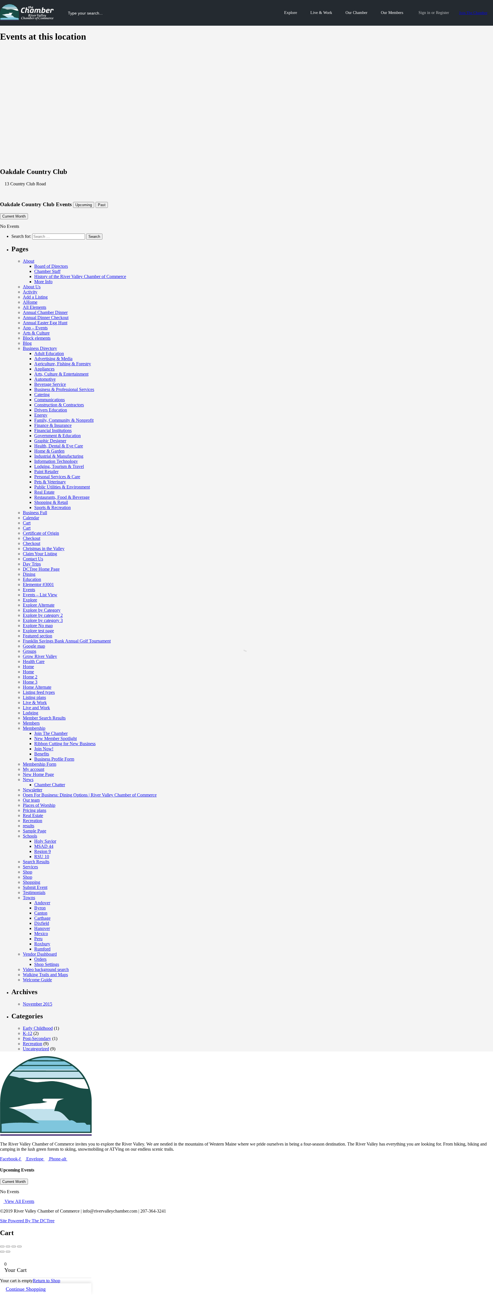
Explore (290, 13)
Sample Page (34, 830)
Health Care (34, 661)
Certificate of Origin (41, 533)
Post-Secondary (37, 1038)
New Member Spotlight (55, 738)
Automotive (45, 379)
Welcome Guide (37, 979)
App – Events (35, 327)
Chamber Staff (47, 271)
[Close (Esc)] (2, 1246)
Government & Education (57, 435)
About (28, 261)
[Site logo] (27, 19)
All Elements (34, 307)
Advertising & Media (53, 358)
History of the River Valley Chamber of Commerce (80, 276)
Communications (49, 399)
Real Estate (44, 492)
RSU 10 (41, 856)
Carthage (42, 918)
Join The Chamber (473, 13)
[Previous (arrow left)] (2, 1252)
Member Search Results (44, 718)
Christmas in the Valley (43, 548)
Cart (27, 522)
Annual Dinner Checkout (45, 317)
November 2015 (37, 1004)
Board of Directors (51, 266)
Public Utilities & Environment (62, 487)
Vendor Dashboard (40, 954)
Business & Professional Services (64, 389)
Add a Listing (35, 297)
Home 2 (30, 676)
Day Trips (32, 564)
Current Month (14, 216)
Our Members (392, 13)
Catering (42, 394)
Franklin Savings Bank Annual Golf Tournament (67, 641)
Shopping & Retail (51, 502)
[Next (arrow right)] (8, 1252)
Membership (34, 728)
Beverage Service (50, 384)
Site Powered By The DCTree (27, 1220)
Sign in (424, 13)
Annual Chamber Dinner (45, 312)
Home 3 (30, 682)
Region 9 (42, 851)
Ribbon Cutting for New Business (65, 743)
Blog (27, 343)
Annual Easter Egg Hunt (45, 322)
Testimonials (34, 892)
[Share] (8, 1246)
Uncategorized (36, 1048)
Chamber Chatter (49, 784)
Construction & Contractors (59, 404)
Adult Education (49, 353)
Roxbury (42, 943)
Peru (38, 938)
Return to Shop (46, 1280)
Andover (42, 902)
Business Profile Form (54, 759)
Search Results (36, 861)
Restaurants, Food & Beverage (62, 497)
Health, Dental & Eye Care (58, 445)
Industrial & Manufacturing (58, 456)
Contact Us (33, 558)
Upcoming (83, 205)
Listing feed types (39, 692)
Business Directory (40, 348)
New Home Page (38, 774)
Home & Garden (49, 451)
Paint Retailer (46, 471)
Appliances (44, 368)
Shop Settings (46, 964)
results (28, 825)
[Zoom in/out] (19, 1246)
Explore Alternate (38, 605)
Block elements (36, 338)
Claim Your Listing (40, 553)
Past (102, 205)
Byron (40, 907)
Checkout (31, 538)
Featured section (37, 635)
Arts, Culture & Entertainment (61, 374)
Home (28, 666)
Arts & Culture (36, 333)
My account (33, 769)
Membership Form (39, 764)
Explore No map (38, 625)
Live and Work (36, 707)
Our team (31, 800)
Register (442, 13)
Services (30, 866)
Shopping (31, 882)
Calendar (31, 517)
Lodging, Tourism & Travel (59, 466)
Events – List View (40, 594)
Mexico (41, 933)
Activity (30, 291)
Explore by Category (41, 610)
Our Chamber (356, 13)
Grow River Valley (40, 656)
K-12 (27, 1033)
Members (31, 723)
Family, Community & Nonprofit (64, 420)
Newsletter (32, 789)
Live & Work (321, 13)
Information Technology (56, 461)
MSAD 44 (43, 846)
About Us (32, 286)
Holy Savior (45, 841)
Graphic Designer (50, 440)
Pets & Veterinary (50, 481)
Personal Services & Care (57, 476)
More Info (43, 281)
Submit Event (35, 887)
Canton (40, 913)
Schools (30, 836)
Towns (29, 897)
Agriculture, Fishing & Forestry (62, 363)
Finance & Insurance (53, 425)
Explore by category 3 (43, 620)
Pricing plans (34, 810)
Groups (29, 651)
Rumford (42, 949)
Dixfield (41, 923)
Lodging (30, 712)
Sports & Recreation (52, 507)
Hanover (42, 928)
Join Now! (43, 748)
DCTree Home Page (41, 569)
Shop (27, 872)
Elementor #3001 (38, 584)
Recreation (32, 820)
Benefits (41, 753)
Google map (34, 646)
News (28, 779)
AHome (30, 302)
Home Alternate (37, 687)
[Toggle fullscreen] (13, 1246)
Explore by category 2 (43, 615)
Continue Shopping (26, 1289)
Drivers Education (50, 410)
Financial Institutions (53, 430)
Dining (29, 574)
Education (32, 579)
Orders (40, 959)
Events (29, 589)
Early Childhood (38, 1028)
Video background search (46, 969)
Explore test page (38, 630)
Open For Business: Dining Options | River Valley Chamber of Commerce (90, 795)
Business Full (35, 512)
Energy (40, 415)
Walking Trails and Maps (45, 974)
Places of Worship (39, 805)
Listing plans (34, 697)
